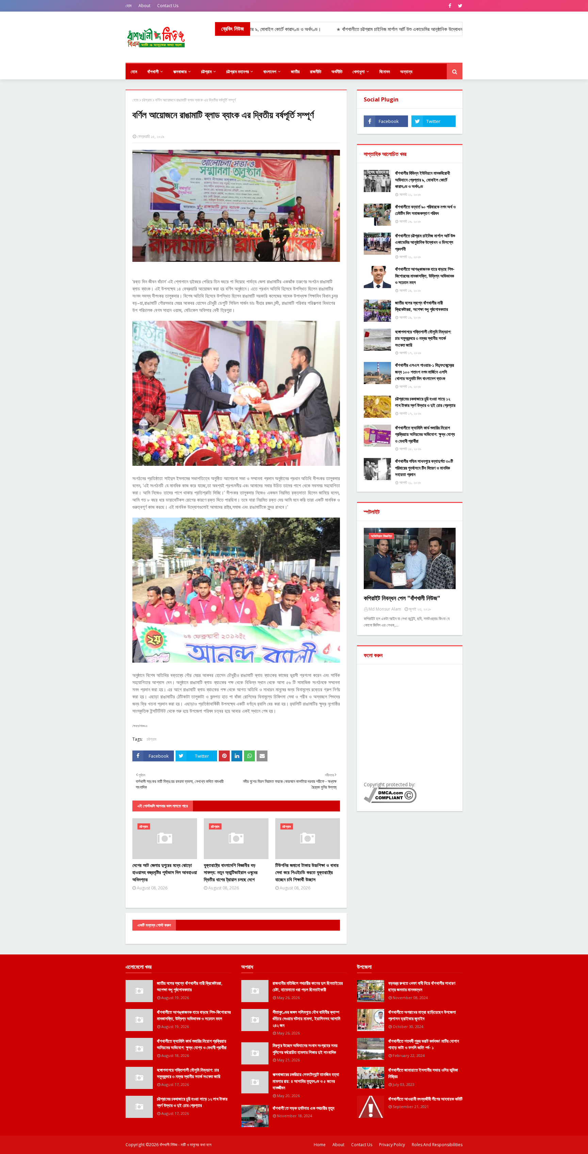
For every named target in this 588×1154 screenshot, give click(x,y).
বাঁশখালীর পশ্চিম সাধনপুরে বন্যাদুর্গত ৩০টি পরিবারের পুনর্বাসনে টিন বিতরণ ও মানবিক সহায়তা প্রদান (424, 467)
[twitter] (459, 6)
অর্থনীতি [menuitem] (336, 71)
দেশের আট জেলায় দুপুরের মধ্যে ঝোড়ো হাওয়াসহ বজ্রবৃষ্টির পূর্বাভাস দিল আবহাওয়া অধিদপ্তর (164, 872)
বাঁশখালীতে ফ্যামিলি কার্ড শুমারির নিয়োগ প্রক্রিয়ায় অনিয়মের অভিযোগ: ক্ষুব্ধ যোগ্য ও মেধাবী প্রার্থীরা (425, 434)
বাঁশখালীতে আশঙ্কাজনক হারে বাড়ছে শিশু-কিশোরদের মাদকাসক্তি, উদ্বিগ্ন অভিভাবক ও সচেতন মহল (425, 275)
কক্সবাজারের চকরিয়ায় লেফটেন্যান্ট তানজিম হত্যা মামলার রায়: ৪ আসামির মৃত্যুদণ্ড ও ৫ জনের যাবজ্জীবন (306, 1081)
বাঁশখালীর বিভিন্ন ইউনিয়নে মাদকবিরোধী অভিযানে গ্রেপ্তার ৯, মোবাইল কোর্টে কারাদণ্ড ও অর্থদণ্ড (422, 179)
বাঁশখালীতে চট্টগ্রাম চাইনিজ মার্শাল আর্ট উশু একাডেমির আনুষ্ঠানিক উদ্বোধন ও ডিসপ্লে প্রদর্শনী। (383, 29)
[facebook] (450, 6)
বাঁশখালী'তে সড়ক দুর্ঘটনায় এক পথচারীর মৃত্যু (303, 1108)
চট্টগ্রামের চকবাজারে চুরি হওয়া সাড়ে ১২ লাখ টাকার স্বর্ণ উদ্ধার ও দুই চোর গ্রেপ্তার (425, 402)
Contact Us (167, 6)
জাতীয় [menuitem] (295, 71)
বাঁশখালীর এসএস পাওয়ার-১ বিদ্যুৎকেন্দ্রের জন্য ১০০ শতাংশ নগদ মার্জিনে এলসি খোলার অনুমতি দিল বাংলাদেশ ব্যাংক (424, 371)
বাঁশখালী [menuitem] (153, 71)
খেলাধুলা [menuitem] (359, 71)
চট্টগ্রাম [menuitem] (206, 71)
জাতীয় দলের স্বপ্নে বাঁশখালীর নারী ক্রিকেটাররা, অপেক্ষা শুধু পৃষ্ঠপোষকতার (421, 306)
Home (320, 1145)
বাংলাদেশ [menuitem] (269, 71)
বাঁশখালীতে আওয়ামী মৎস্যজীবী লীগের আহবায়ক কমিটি (425, 1099)
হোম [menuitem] (134, 71)
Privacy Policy (392, 1145)
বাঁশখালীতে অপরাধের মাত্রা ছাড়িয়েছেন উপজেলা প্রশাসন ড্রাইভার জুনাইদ (422, 1015)
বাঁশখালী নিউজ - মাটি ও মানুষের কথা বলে (185, 1145)
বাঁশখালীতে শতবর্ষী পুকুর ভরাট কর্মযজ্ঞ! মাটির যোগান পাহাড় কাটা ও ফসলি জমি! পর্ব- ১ (423, 1044)
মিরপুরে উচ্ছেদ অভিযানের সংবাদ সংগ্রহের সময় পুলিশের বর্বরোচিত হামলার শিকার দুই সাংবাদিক (305, 1048)
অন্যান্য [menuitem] (406, 71)
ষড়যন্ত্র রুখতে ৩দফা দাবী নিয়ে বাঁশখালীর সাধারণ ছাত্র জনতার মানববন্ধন (421, 986)
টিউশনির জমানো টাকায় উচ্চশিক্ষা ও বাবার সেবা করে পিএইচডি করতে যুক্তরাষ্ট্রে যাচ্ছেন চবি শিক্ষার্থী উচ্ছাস (307, 872)
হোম (129, 6)
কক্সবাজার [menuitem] (179, 71)
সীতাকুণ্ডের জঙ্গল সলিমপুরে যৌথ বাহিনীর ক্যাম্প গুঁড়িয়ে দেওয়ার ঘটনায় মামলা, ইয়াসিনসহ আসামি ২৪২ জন (306, 1018)
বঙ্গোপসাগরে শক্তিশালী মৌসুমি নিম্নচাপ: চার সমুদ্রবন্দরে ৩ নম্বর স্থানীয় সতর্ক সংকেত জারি (423, 338)
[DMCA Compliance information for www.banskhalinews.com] (390, 801)
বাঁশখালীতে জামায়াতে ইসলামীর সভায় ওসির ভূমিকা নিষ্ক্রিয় (423, 1073)
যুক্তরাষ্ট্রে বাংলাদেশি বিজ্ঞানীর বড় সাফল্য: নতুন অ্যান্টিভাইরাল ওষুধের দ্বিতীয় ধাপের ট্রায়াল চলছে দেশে (231, 872)
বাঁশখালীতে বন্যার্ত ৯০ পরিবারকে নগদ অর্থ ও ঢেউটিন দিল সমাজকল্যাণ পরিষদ (425, 210)
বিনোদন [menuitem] (384, 71)
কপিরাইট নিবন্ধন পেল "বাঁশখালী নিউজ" (402, 598)
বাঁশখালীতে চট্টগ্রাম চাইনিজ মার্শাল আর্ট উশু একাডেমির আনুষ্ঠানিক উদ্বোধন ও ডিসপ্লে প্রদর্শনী (425, 242)
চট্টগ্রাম (147, 100)
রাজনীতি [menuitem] (315, 71)
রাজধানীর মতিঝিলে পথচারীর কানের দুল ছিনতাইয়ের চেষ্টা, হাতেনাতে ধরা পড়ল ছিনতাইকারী (308, 986)
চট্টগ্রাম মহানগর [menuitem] (237, 71)
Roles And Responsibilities (437, 1145)
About (144, 6)
